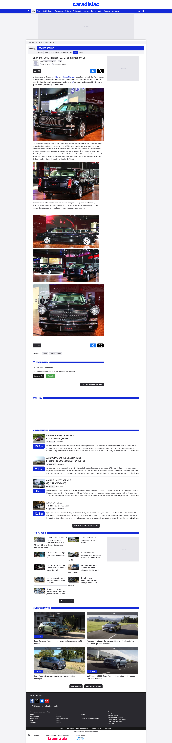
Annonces (115, 11)
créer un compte (70, 371)
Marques (107, 11)
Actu (33, 11)
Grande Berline (46, 48)
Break (31, 720)
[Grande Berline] (33, 49)
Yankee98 (52, 441)
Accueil (40, 52)
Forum (93, 11)
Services (86, 11)
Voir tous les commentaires (92, 384)
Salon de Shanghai (56, 353)
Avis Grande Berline (40, 430)
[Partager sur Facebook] (93, 70)
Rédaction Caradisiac (82, 728)
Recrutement (108, 728)
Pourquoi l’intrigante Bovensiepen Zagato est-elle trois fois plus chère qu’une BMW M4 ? (110, 642)
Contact (62, 728)
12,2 (38, 513)
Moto (100, 11)
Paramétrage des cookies (115, 721)
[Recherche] (139, 11)
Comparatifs (64, 52)
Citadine (32, 714)
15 (39, 491)
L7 (73, 82)
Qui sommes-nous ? (96, 728)
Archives (110, 712)
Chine (56, 77)
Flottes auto (77, 11)
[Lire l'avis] (39, 443)
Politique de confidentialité (115, 717)
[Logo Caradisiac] (86, 8)
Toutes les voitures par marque (90, 718)
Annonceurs (70, 728)
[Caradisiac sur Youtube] (47, 701)
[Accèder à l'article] (39, 539)
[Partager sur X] (100, 70)
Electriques (59, 11)
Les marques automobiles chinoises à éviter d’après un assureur (56, 580)
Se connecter (38, 376)
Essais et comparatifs (41, 608)
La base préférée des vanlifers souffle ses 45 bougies (89, 540)
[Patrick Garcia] (36, 66)
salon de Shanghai (68, 77)
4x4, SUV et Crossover (62, 718)
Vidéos (81, 52)
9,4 (38, 468)
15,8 (38, 446)
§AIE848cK (52, 464)
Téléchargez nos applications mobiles (45, 706)
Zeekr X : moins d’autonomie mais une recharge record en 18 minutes (58, 642)
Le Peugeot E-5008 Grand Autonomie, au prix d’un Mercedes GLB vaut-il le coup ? (111, 677)
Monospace (33, 722)
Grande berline (34, 718)
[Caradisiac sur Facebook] (32, 701)
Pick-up (58, 720)
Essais (39, 11)
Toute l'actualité (39, 533)
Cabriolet (58, 716)
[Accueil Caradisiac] (28, 11)
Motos (83, 714)
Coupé (57, 714)
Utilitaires (68, 11)
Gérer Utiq (111, 723)
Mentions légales (113, 715)
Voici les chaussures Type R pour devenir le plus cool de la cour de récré (56, 567)
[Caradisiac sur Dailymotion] (42, 701)
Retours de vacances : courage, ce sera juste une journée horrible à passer (56, 591)
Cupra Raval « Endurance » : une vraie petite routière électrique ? (54, 677)
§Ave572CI (52, 486)
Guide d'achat (48, 11)
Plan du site (111, 714)
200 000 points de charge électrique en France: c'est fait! (56, 555)
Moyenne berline (34, 716)
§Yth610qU (52, 509)
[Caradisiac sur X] (37, 701)
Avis (71, 52)
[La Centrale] (57, 740)
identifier (61, 371)
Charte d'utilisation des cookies (117, 719)
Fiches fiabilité (54, 52)
